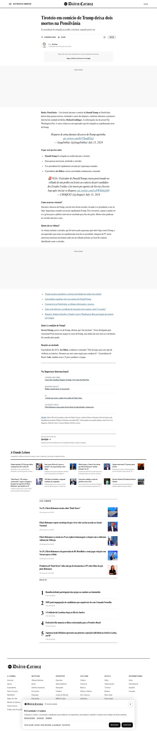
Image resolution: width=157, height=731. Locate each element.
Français (132, 691)
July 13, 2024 (95, 142)
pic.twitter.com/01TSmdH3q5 (78, 138)
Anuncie (10, 680)
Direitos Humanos (38, 688)
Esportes (59, 680)
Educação (35, 699)
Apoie (146, 4)
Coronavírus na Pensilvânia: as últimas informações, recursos (69, 304)
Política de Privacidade (16, 710)
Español (132, 688)
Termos (48, 718)
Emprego (35, 695)
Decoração (109, 699)
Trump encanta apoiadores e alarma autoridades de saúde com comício (73, 294)
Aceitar (127, 725)
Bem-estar (108, 695)
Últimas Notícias (37, 680)
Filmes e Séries (86, 691)
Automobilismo (61, 684)
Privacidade (29, 718)
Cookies (40, 718)
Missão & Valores (13, 702)
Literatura (83, 699)
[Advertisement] (78, 88)
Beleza (107, 691)
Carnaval (83, 684)
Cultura (83, 680)
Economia (35, 691)
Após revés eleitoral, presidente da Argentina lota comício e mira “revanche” (75, 309)
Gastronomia (109, 684)
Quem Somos (12, 706)
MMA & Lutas (61, 699)
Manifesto (11, 695)
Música (83, 688)
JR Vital (43, 417)
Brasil (34, 684)
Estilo (106, 680)
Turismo (108, 688)
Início (131, 680)
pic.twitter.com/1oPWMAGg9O (93, 190)
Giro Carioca (85, 695)
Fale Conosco (12, 691)
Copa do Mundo (62, 695)
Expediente (11, 688)
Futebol (59, 691)
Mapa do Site (12, 699)
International (133, 684)
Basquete (59, 688)
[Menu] (10, 4)
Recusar (114, 725)
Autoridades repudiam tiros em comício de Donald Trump (68, 299)
